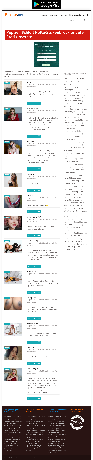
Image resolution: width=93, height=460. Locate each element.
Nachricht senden (33, 103)
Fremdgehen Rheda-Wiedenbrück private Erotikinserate (75, 247)
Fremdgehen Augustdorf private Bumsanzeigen (75, 99)
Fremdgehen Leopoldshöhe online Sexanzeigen (75, 137)
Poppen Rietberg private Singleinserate (75, 193)
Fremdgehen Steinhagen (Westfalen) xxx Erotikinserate (75, 209)
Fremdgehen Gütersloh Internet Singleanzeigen (75, 176)
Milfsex (18, 458)
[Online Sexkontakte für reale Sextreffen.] (14, 15)
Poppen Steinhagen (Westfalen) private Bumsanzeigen (75, 216)
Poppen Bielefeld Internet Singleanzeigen (75, 171)
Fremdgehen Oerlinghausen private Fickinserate (75, 115)
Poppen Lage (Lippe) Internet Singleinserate (75, 154)
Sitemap (36, 458)
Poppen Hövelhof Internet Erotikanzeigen (75, 126)
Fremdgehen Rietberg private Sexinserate (75, 187)
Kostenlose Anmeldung (49, 15)
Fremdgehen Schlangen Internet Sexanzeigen (75, 198)
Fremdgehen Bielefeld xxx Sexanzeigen (75, 165)
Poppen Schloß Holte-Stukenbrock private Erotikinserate (42, 86)
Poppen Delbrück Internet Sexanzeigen (75, 149)
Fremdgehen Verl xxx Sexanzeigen (75, 88)
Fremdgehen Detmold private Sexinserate (75, 223)
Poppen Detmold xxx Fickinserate (75, 228)
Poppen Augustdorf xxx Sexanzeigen (75, 104)
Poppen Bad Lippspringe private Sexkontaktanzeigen (75, 240)
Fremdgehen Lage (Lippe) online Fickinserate (75, 160)
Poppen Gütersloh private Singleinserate (75, 182)
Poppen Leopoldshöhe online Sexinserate (75, 132)
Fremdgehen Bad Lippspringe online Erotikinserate (75, 234)
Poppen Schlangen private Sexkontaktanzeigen (75, 204)
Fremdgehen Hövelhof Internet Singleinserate (75, 121)
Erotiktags (63, 15)
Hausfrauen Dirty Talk (28, 458)
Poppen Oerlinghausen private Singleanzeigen (75, 110)
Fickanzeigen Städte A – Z (78, 15)
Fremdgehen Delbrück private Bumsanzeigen (75, 143)
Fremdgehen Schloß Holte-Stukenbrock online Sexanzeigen (75, 81)
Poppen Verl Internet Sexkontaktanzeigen (75, 93)
